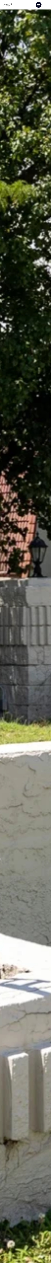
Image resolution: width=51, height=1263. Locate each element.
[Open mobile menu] (38, 5)
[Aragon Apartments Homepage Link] (7, 4)
